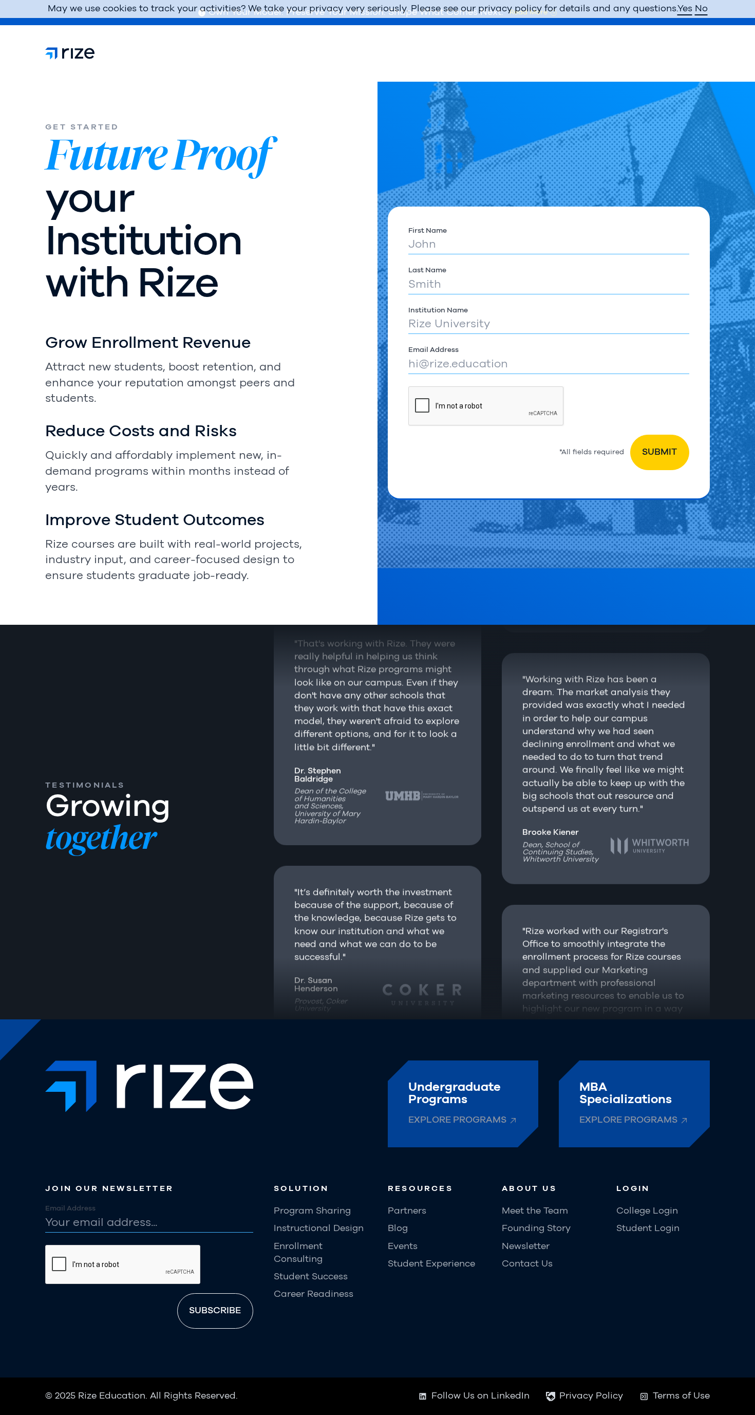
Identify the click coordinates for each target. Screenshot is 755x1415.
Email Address (433, 349)
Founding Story (536, 1228)
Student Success (311, 1276)
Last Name (427, 270)
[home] (70, 53)
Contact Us (527, 1264)
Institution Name (438, 310)
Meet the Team (535, 1211)
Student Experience (431, 1264)
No (701, 8)
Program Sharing (312, 1211)
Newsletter (526, 1246)
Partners (407, 1211)
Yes (684, 8)
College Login (647, 1211)
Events (403, 1246)
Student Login (648, 1228)
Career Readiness (313, 1294)
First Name (427, 230)
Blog (398, 1228)
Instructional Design (319, 1228)
